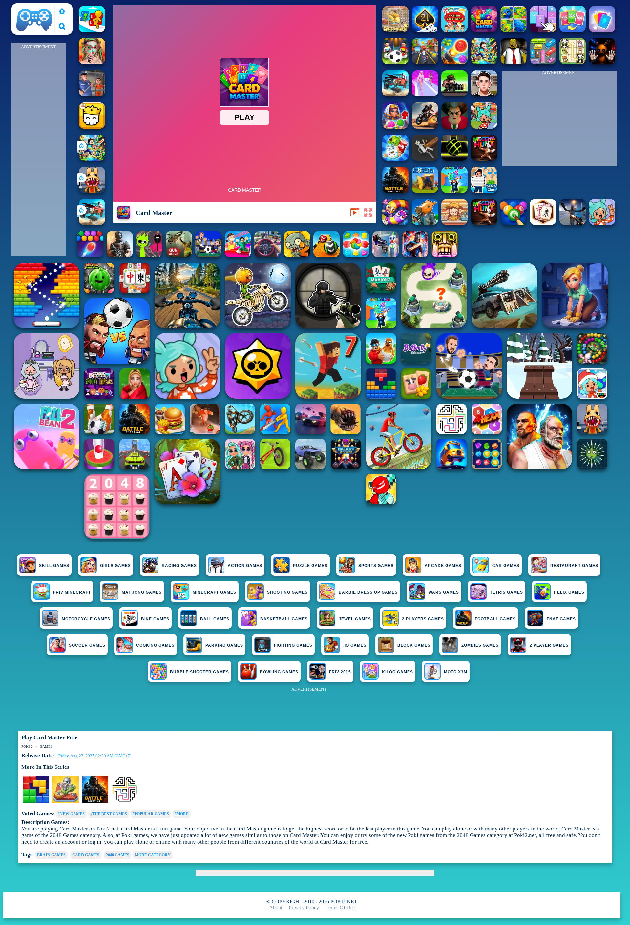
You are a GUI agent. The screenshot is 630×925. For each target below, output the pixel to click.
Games (46, 746)
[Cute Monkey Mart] (454, 223)
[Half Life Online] (120, 255)
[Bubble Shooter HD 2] (90, 255)
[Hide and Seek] (95, 801)
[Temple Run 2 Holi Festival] (444, 255)
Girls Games (115, 565)
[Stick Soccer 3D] (395, 62)
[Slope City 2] (454, 159)
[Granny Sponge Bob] (513, 62)
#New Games (71, 814)
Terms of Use (340, 907)
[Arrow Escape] (125, 801)
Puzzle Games (310, 565)
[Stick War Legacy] (415, 255)
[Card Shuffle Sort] (602, 30)
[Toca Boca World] (484, 127)
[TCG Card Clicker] (395, 30)
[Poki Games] (62, 11)
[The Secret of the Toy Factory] (602, 62)
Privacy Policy (304, 907)
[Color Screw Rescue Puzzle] (65, 801)
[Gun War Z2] (179, 255)
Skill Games (54, 565)
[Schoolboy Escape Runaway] (484, 94)
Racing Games (179, 565)
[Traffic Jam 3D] (267, 255)
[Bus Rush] (425, 62)
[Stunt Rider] (425, 127)
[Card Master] (484, 30)
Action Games (245, 565)
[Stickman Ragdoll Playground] (425, 159)
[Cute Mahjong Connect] (572, 62)
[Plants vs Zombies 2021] (297, 255)
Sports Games (376, 565)
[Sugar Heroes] (395, 159)
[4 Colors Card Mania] (454, 30)
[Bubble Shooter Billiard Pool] (513, 223)
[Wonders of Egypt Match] (395, 127)
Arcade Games (443, 565)
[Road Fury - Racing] (92, 223)
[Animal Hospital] (92, 191)
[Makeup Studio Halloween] (92, 62)
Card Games (85, 855)
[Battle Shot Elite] (395, 191)
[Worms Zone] (395, 223)
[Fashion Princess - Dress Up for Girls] (425, 94)
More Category (153, 855)
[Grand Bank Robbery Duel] (385, 255)
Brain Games (51, 855)
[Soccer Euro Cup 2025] (208, 255)
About (275, 907)
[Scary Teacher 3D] (454, 127)
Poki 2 (21, 7)
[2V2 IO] (425, 191)
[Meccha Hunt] (484, 159)
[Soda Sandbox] (572, 223)
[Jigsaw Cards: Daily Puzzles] (513, 30)
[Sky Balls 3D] (326, 255)
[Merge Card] (543, 30)
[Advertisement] (38, 149)
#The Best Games (108, 814)
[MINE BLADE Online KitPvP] (92, 159)
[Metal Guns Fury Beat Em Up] (454, 94)
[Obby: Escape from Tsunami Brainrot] (454, 191)
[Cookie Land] (356, 255)
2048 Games (117, 855)
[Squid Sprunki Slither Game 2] (149, 255)
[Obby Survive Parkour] (238, 255)
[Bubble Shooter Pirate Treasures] (454, 62)
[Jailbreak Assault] (92, 94)
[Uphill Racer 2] (484, 223)
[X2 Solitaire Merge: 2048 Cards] (572, 30)
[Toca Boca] (602, 223)
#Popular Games (151, 814)
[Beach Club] (484, 191)
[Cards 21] (425, 30)
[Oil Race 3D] (92, 30)
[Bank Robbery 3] (425, 223)
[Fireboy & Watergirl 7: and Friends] (92, 127)
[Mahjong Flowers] (543, 223)
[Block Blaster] (36, 801)
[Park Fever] (543, 62)
